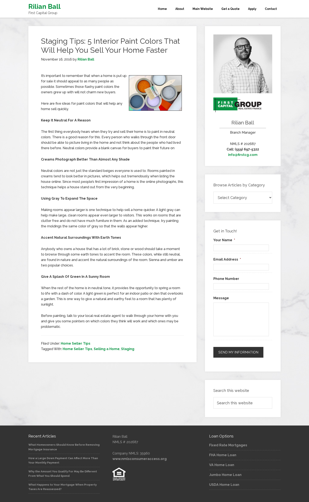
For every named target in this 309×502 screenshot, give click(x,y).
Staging (127, 349)
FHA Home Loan (222, 455)
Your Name (224, 240)
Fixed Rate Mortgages (228, 445)
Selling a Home (107, 349)
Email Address (227, 259)
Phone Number (226, 279)
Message (221, 298)
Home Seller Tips (75, 343)
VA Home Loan (221, 465)
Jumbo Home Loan (225, 475)
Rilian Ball (44, 6)
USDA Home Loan (224, 485)
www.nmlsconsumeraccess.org (139, 459)
